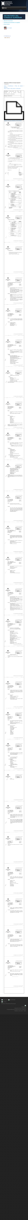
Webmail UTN (4, 1003)
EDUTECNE (12, 999)
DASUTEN (5, 999)
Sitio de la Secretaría (8, 20)
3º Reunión (18, 88)
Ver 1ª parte (9, 27)
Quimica (5, 87)
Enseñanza (11, 85)
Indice (8, 88)
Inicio (5, 85)
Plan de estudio (19, 85)
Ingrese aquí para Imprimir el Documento (13, 120)
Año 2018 (13, 88)
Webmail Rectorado (11, 1003)
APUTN (4, 1001)
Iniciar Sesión (7, 24)
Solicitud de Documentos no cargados (12, 22)
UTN (6, 3)
